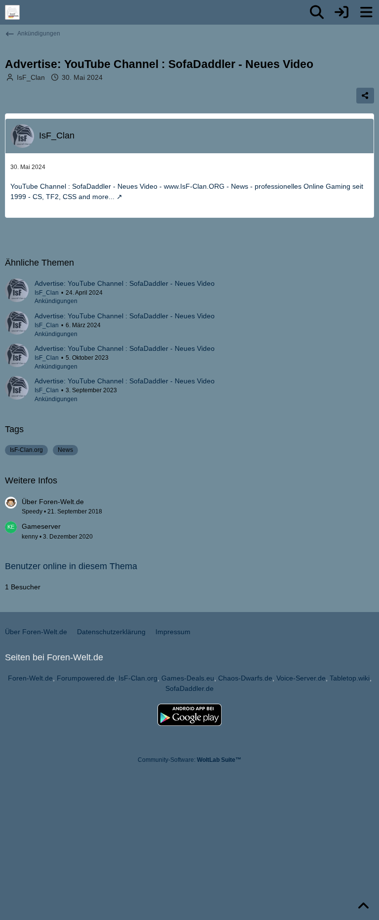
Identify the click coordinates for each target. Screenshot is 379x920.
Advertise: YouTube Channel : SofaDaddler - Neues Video (125, 283)
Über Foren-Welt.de (53, 502)
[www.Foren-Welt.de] (12, 12)
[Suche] (317, 12)
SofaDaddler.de (189, 688)
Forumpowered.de (85, 678)
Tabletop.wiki (350, 678)
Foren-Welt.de (30, 678)
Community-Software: (189, 759)
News (65, 449)
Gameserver (41, 526)
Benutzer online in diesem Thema (71, 566)
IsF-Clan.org (26, 449)
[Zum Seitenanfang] (363, 906)
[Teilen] (365, 95)
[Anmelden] (341, 12)
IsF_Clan (31, 77)
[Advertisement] (181, 839)
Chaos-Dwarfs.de (245, 678)
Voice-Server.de (301, 678)
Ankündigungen (56, 301)
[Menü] (366, 12)
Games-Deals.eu (187, 678)
